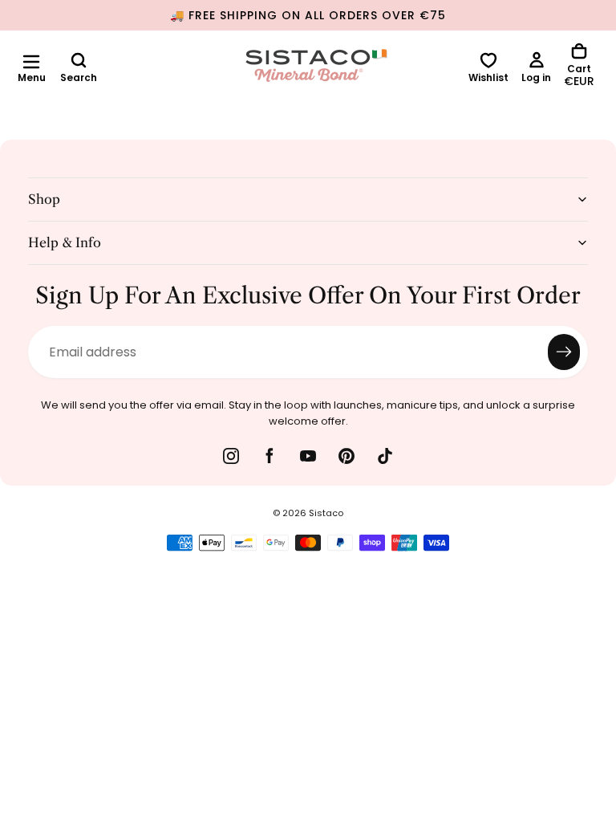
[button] (31, 61)
